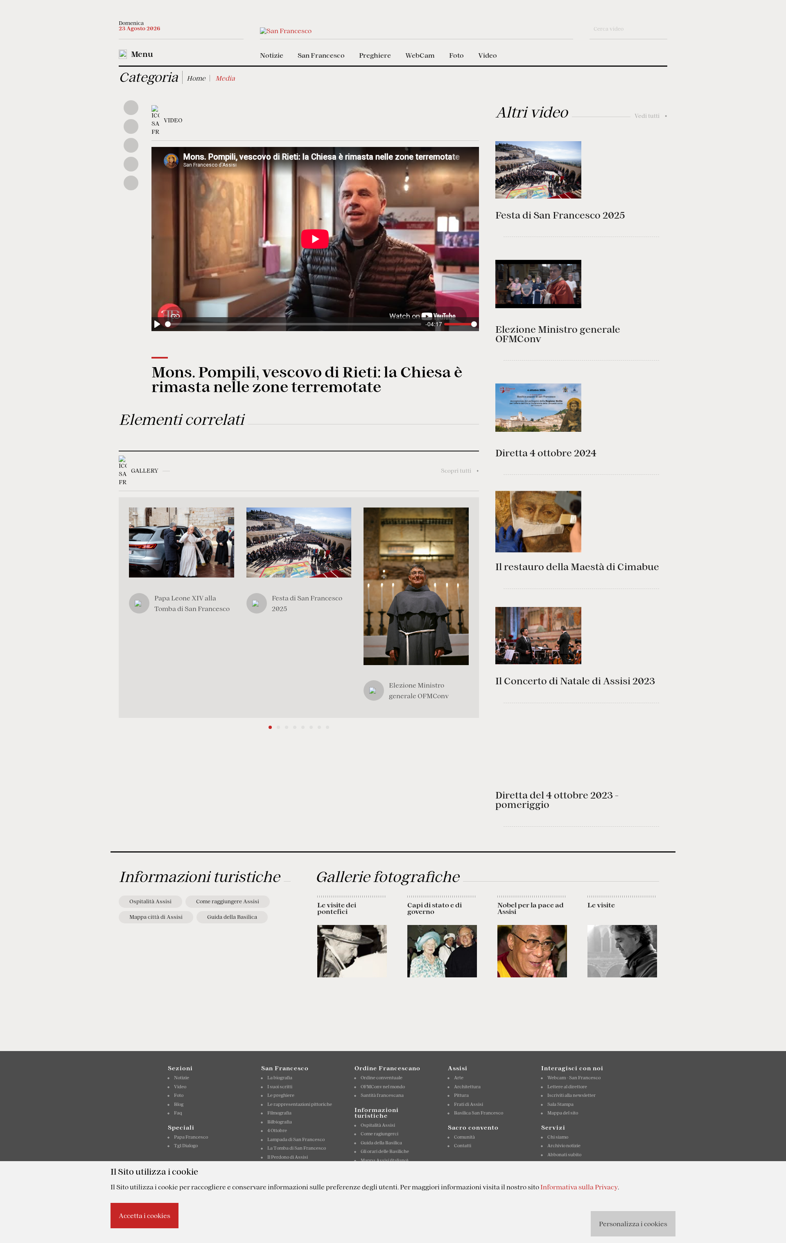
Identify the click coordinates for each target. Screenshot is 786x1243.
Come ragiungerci (379, 1133)
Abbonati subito (564, 1154)
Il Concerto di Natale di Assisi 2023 (575, 681)
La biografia (279, 1077)
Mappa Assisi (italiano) (384, 1160)
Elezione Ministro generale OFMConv (557, 334)
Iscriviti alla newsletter (571, 1095)
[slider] (293, 324)
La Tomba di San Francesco (296, 1148)
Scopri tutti (460, 470)
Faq (178, 1112)
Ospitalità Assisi (150, 901)
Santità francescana (382, 1095)
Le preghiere (280, 1095)
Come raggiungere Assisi (227, 901)
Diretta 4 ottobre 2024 (545, 453)
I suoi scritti (279, 1086)
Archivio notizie (563, 1145)
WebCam (420, 55)
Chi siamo (557, 1137)
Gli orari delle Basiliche (385, 1151)
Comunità (464, 1137)
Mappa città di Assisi (156, 917)
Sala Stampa (560, 1104)
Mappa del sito (562, 1112)
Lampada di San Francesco (296, 1139)
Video (487, 55)
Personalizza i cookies (633, 1223)
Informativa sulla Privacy (579, 1187)
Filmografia (279, 1112)
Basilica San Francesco (478, 1112)
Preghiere (375, 55)
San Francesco (321, 55)
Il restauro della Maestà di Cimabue (577, 567)
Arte (458, 1077)
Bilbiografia (279, 1121)
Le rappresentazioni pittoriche (299, 1104)
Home (196, 78)
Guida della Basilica (232, 917)
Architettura (467, 1086)
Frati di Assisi (468, 1104)
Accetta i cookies (144, 1215)
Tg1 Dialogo (186, 1145)
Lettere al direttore (567, 1086)
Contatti (462, 1145)
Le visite (601, 905)
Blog (178, 1104)
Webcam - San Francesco (574, 1077)
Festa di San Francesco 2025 (560, 215)
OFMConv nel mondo (383, 1086)
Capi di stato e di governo (434, 908)
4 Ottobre (277, 1130)
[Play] (157, 324)
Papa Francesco (191, 1137)
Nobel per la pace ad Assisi (530, 908)
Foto (456, 55)
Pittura (461, 1095)
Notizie (271, 55)
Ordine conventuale (381, 1077)
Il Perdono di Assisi (287, 1157)
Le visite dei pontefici (336, 908)
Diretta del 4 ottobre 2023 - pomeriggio (557, 800)
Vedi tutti (651, 116)
